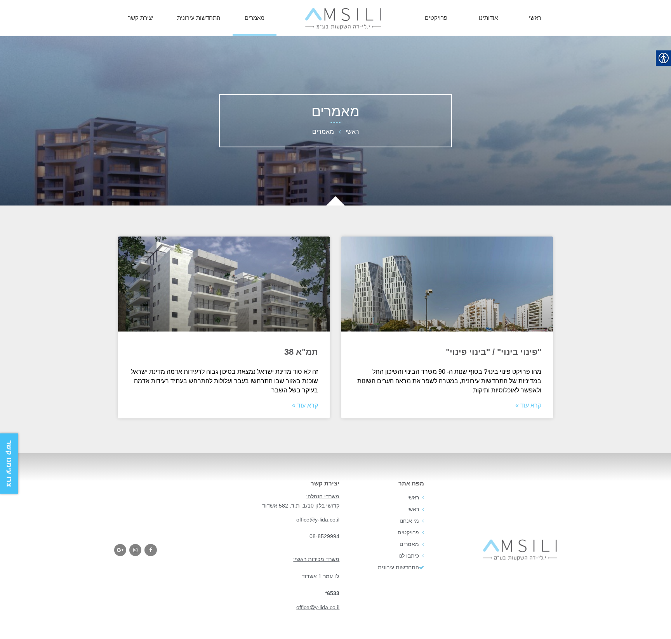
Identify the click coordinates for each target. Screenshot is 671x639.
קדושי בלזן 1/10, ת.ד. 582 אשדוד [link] (300, 506)
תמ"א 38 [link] (301, 352)
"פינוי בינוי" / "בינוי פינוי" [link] (493, 352)
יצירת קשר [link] (140, 17)
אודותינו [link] (488, 17)
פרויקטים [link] (436, 17)
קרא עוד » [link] (528, 405)
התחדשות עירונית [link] (199, 17)
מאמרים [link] (254, 17)
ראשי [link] (535, 17)
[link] (343, 18)
